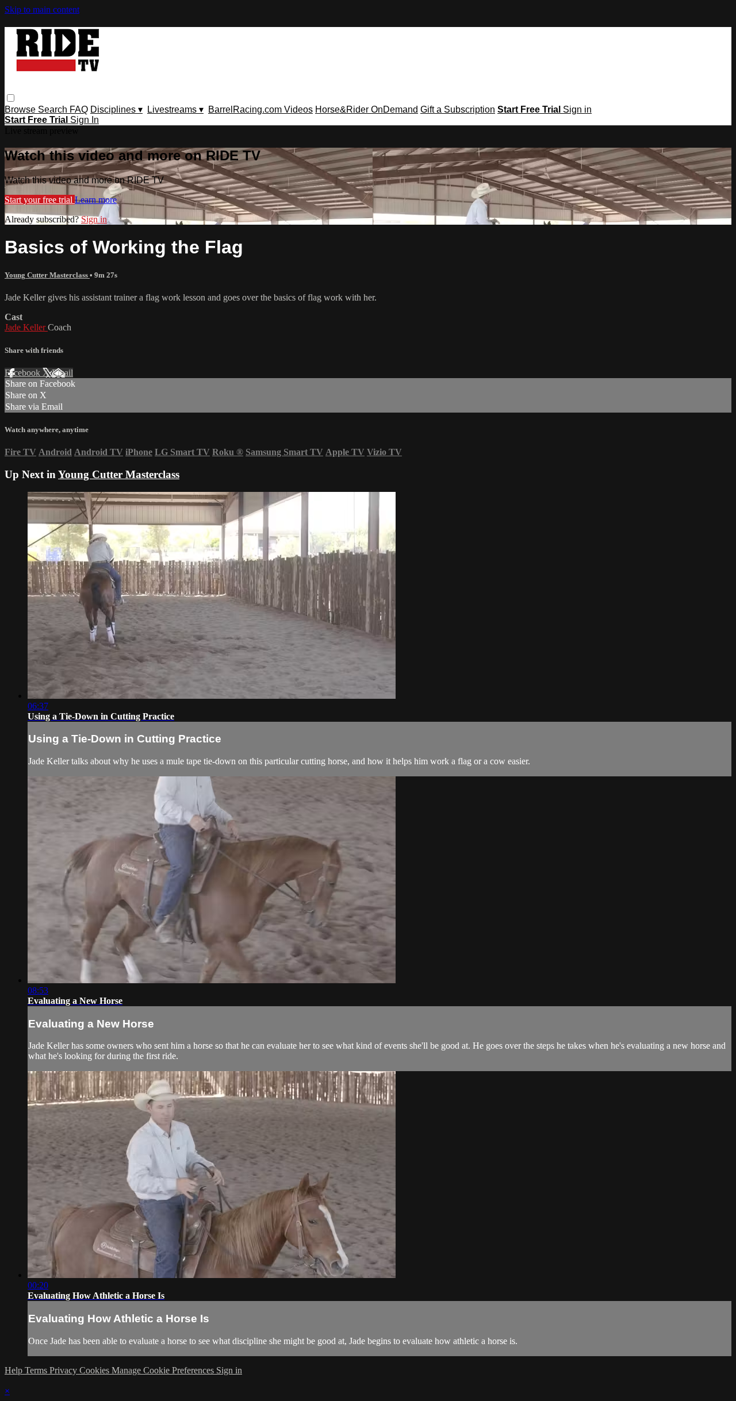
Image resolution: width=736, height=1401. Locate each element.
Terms (37, 1370)
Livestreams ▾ (175, 109)
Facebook (24, 373)
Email (62, 373)
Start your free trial (40, 200)
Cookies (95, 1370)
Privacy (64, 1370)
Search (54, 109)
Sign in (577, 109)
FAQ (79, 109)
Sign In (84, 120)
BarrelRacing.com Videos (260, 109)
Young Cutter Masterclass (47, 275)
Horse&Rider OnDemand (366, 109)
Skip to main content (42, 9)
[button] (10, 98)
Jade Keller (26, 327)
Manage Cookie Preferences (164, 1370)
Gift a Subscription (457, 109)
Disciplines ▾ (116, 109)
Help (15, 1370)
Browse (21, 109)
